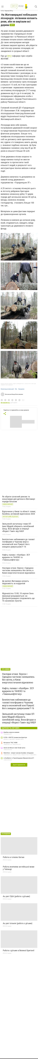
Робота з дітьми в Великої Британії (18, 950)
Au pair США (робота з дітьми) (16, 896)
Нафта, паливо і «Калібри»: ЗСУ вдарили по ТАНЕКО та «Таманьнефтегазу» (16, 557)
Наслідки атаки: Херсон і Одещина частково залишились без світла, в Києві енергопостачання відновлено (18, 570)
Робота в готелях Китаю (13, 857)
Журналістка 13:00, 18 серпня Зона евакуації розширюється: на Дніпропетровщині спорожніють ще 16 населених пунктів (18, 597)
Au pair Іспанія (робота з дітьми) (17, 923)
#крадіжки (21, 389)
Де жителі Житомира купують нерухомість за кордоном (15, 582)
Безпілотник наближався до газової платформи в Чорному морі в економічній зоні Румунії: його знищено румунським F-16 (18, 543)
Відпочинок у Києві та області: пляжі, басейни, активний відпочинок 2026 (19, 512)
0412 (9, 56)
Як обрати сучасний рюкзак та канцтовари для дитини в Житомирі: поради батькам (18, 499)
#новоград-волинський (7, 389)
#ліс (16, 389)
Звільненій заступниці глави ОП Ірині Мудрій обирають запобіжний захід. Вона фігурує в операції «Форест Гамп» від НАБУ (18, 527)
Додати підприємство (19, 765)
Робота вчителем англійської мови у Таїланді (18, 867)
